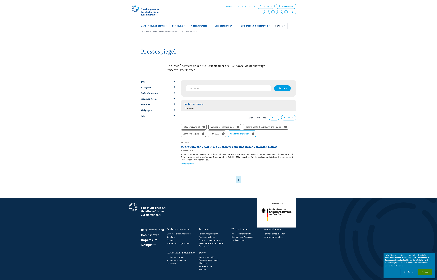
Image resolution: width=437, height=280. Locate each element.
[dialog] (409, 265)
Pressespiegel (191, 31)
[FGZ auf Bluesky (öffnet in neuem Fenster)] (281, 12)
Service (148, 31)
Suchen (283, 88)
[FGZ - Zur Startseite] (152, 10)
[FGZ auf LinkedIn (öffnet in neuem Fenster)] (273, 12)
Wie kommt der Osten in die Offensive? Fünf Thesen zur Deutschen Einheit (229, 146)
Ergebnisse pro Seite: (256, 117)
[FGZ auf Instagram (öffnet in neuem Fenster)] (268, 12)
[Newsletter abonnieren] (286, 12)
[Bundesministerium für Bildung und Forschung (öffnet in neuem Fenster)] (276, 213)
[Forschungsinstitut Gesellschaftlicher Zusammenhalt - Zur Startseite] (158, 213)
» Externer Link (187, 164)
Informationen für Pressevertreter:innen (168, 31)
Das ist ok (425, 272)
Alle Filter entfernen (241, 133)
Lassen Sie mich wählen (394, 266)
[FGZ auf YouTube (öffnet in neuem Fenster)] (264, 12)
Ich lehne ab (409, 272)
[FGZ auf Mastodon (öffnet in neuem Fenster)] (277, 12)
